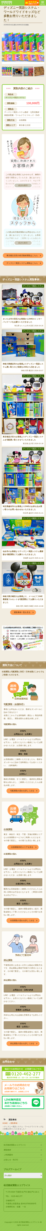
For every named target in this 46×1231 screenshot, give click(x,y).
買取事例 (13, 1123)
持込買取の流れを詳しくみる (22, 1043)
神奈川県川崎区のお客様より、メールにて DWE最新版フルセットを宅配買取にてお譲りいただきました (23, 599)
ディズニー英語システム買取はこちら (22, 263)
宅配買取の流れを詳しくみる (22, 791)
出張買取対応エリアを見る (22, 847)
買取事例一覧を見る (22, 612)
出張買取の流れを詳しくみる (22, 920)
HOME (5, 1123)
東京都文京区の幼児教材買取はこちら (22, 255)
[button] (41, 48)
